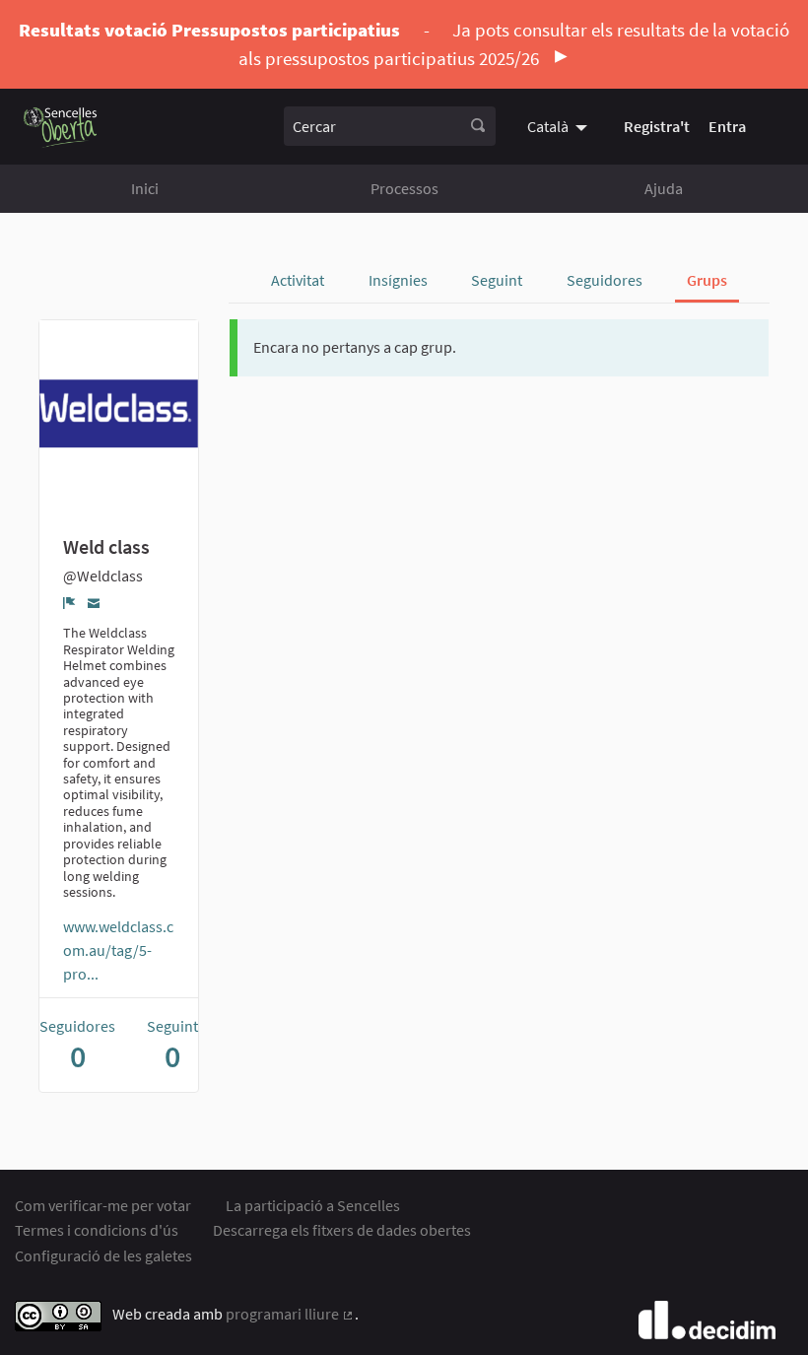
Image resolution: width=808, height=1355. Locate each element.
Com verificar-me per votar (103, 1205)
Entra (727, 126)
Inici (145, 188)
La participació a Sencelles (313, 1205)
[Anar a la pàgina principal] (61, 126)
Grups (707, 280)
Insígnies (398, 280)
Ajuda (663, 188)
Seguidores (604, 280)
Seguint (496, 280)
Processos (404, 188)
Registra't (657, 126)
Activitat (297, 280)
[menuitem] (559, 126)
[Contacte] (94, 601)
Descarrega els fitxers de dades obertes (342, 1230)
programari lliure (290, 1313)
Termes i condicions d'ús (96, 1230)
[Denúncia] (69, 602)
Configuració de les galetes (103, 1255)
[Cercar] (478, 126)
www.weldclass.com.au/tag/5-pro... (118, 949)
